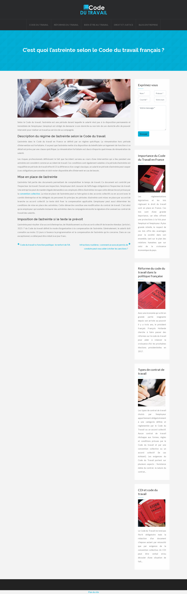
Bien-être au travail (96, 24)
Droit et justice (123, 24)
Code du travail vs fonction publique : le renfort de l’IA (45, 244)
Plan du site (93, 592)
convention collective (30, 193)
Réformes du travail (66, 24)
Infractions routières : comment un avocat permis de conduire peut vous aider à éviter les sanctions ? (104, 246)
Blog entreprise (148, 24)
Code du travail (38, 24)
